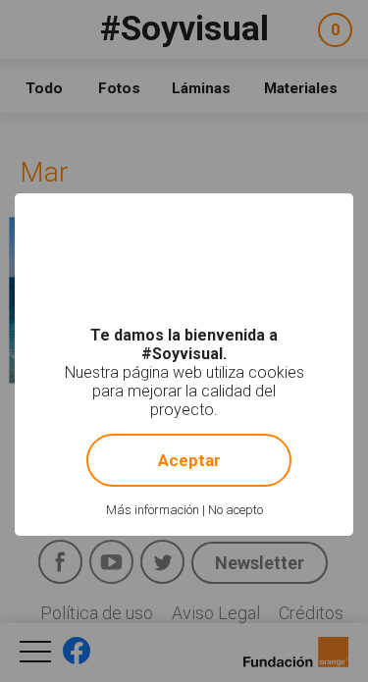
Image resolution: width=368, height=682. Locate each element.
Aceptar (189, 460)
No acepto (235, 509)
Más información (152, 509)
